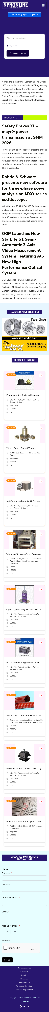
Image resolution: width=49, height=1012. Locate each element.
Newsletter (24, 979)
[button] (24, 14)
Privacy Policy (24, 982)
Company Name (11, 897)
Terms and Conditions (24, 986)
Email (5, 911)
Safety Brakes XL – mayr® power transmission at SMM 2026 (22, 134)
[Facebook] (21, 1006)
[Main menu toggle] (43, 5)
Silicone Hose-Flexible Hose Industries (26, 715)
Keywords (13, 46)
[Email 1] (28, 1006)
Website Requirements (24, 990)
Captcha (6, 939)
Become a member (24, 968)
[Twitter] (24, 1006)
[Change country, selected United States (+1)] (6, 931)
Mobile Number (11, 925)
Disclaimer (25, 975)
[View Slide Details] (24, 335)
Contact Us (24, 971)
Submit (7, 960)
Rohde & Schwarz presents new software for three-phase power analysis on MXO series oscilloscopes (24, 188)
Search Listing (19, 53)
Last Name (6, 884)
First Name (7, 873)
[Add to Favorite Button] (41, 375)
